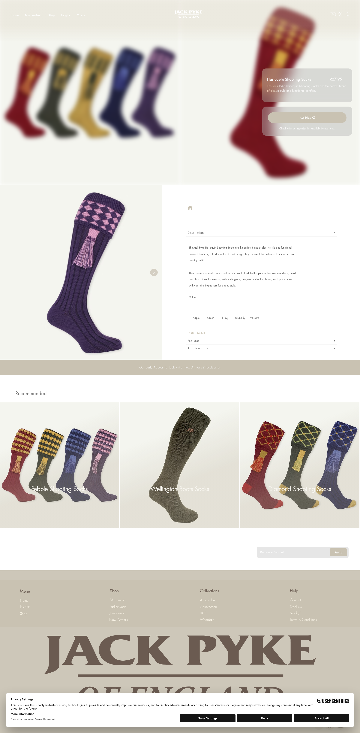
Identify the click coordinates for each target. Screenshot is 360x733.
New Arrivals (118, 619)
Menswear (117, 600)
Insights (25, 606)
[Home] (190, 208)
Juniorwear (117, 613)
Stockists (296, 606)
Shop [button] (23, 613)
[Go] (340, 14)
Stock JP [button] (295, 613)
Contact (295, 600)
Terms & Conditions (303, 619)
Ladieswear (118, 606)
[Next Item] (154, 272)
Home (24, 600)
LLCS (203, 613)
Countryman (208, 606)
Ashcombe (207, 600)
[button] (50, 15)
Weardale (207, 619)
